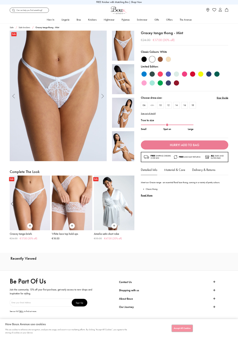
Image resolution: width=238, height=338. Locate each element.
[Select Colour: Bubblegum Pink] (144, 83)
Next (103, 96)
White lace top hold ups (65, 233)
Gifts (156, 19)
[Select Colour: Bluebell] (144, 74)
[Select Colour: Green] (160, 83)
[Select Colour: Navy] (168, 83)
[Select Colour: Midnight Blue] (209, 74)
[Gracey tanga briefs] (30, 203)
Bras (79, 19)
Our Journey (126, 307)
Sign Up (79, 302)
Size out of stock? (148, 113)
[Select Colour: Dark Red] (192, 74)
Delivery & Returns (203, 170)
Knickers (92, 19)
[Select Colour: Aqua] (152, 83)
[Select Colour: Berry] (176, 83)
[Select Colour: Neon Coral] (160, 74)
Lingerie (65, 19)
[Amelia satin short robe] (114, 203)
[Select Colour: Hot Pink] (184, 74)
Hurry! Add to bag (184, 145)
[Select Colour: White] (152, 59)
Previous (14, 96)
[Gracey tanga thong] (58, 96)
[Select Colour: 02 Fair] (168, 59)
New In (50, 19)
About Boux (126, 298)
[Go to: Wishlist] (213, 10)
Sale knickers (24, 27)
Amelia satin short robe (106, 233)
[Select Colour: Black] (144, 59)
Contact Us (125, 282)
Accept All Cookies (182, 328)
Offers (169, 19)
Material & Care (174, 170)
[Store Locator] (207, 11)
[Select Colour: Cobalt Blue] (168, 74)
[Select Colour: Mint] (176, 74)
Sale (12, 27)
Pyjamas (126, 19)
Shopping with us (129, 290)
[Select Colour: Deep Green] (152, 74)
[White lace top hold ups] (72, 203)
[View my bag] (226, 11)
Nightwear (109, 19)
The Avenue (186, 19)
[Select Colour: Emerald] (217, 74)
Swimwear (142, 19)
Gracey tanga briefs (21, 233)
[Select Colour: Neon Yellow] (201, 74)
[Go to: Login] (220, 10)
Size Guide (222, 97)
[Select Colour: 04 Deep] (160, 59)
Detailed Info (149, 170)
